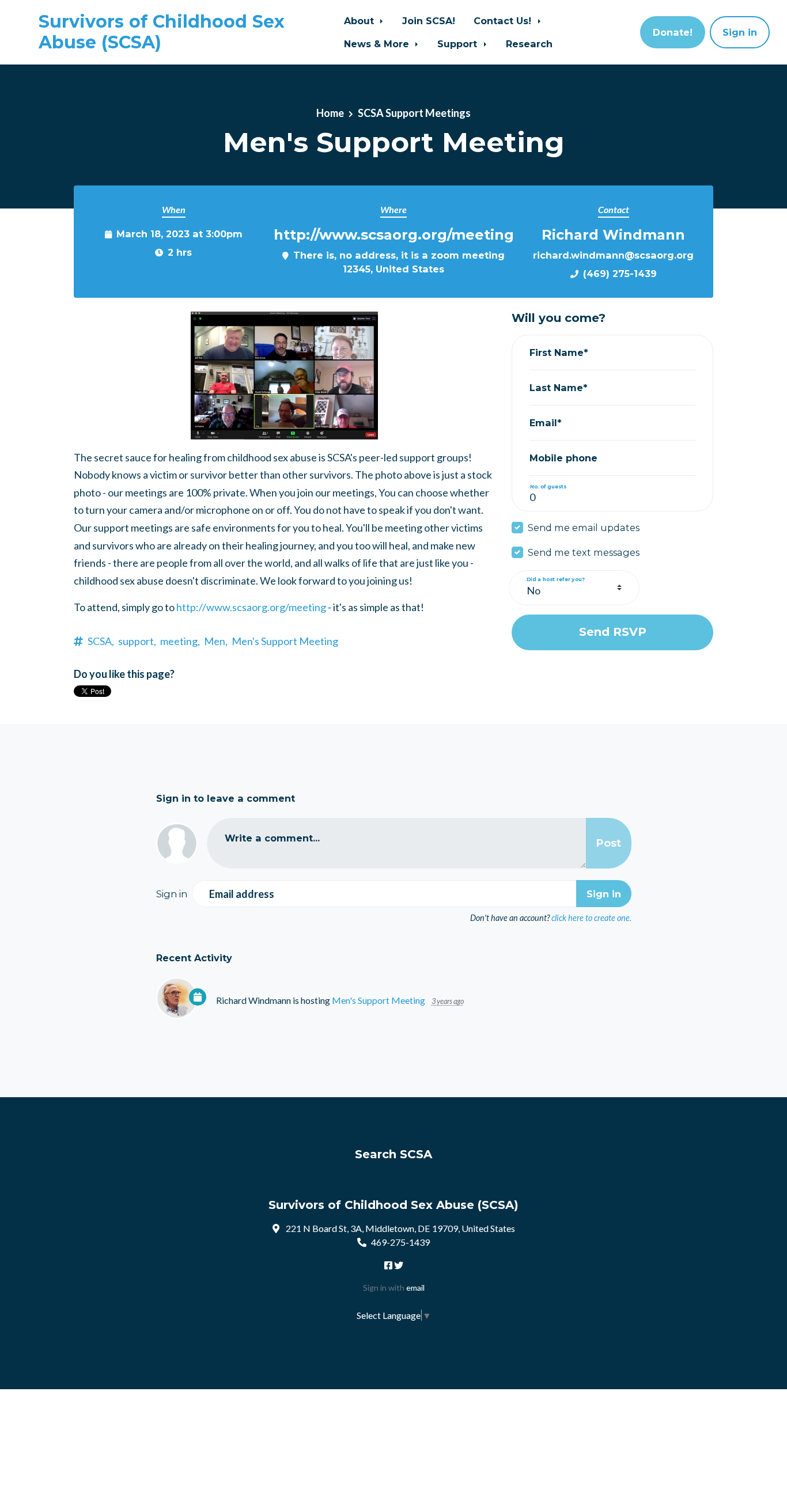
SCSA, (101, 641)
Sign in (739, 32)
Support (458, 44)
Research (529, 44)
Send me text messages (584, 552)
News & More (378, 44)
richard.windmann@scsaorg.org (613, 255)
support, (137, 641)
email (415, 1287)
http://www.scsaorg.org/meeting (251, 607)
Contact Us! (504, 20)
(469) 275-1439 (620, 273)
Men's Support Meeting (285, 641)
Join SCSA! (428, 20)
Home (330, 113)
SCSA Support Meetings (414, 113)
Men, (216, 641)
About (360, 20)
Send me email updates (584, 527)
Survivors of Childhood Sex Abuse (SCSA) (162, 32)
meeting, (180, 641)
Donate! (673, 32)
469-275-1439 (400, 1242)
